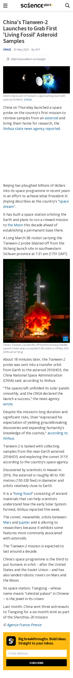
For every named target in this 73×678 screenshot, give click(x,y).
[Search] (67, 5)
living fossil (23, 493)
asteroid (51, 118)
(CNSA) (28, 99)
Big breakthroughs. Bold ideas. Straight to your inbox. (42, 641)
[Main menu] (6, 5)
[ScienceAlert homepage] (36, 5)
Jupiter (24, 522)
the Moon (15, 225)
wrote (8, 404)
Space (7, 49)
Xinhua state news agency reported (31, 128)
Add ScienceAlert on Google (28, 59)
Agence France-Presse (24, 624)
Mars (7, 522)
